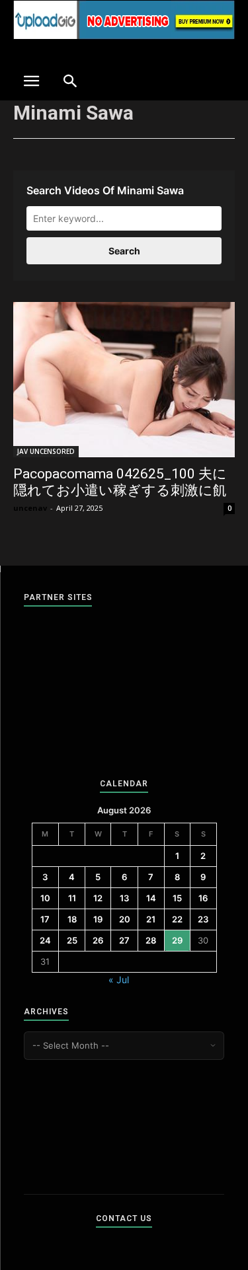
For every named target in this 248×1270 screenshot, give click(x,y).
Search (124, 250)
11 (72, 898)
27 (124, 940)
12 (98, 898)
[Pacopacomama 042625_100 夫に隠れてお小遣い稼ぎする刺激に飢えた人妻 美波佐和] (124, 379)
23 (203, 919)
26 (98, 940)
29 (177, 940)
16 (203, 898)
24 (45, 940)
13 (124, 898)
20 (124, 919)
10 (45, 898)
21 (150, 919)
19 (98, 919)
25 (72, 940)
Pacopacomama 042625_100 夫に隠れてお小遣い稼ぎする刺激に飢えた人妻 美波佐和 (120, 490)
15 (177, 898)
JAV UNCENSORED (46, 451)
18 (72, 919)
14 (151, 898)
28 (150, 940)
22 (177, 919)
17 (45, 919)
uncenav (30, 508)
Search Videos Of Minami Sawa (105, 190)
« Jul (118, 979)
